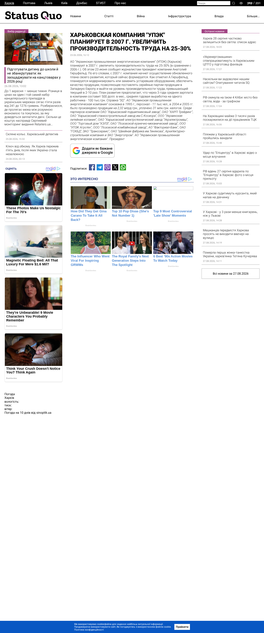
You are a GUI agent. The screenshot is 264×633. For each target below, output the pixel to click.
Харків (9, 3)
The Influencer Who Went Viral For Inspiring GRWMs (90, 261)
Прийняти (182, 626)
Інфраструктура (179, 16)
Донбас (81, 3)
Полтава (29, 3)
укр (249, 3)
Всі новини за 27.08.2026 (231, 273)
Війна (141, 16)
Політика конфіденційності (89, 629)
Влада (219, 16)
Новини (75, 16)
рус (258, 3)
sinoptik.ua (43, 412)
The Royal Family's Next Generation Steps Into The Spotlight (130, 261)
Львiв (48, 3)
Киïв (64, 3)
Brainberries (90, 225)
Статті (108, 16)
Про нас (120, 3)
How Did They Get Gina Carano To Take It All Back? (88, 215)
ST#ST (101, 3)
